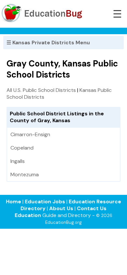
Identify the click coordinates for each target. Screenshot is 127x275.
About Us (61, 208)
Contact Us (91, 208)
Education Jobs (45, 201)
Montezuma (24, 174)
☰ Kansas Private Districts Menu (48, 42)
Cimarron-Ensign (30, 134)
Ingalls (17, 161)
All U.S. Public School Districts (41, 90)
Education (28, 215)
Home (13, 201)
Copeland (22, 147)
